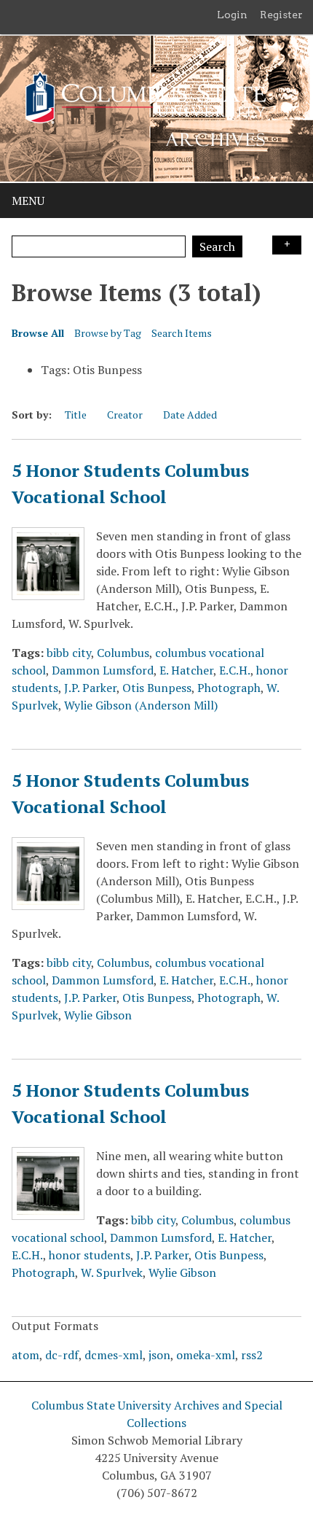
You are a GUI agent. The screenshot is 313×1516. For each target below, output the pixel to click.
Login (232, 14)
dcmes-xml (113, 1355)
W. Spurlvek (112, 1272)
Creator (125, 414)
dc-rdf (62, 1355)
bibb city (69, 653)
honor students (89, 1255)
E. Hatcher (186, 670)
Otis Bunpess (156, 688)
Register (281, 14)
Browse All (38, 333)
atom (25, 1355)
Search (217, 246)
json (159, 1355)
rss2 (252, 1355)
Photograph (229, 688)
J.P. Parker (90, 688)
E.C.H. (234, 670)
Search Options (286, 245)
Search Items (181, 333)
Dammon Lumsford (103, 670)
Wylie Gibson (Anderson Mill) (141, 705)
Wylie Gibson (98, 1015)
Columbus (123, 653)
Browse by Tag (107, 333)
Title (76, 414)
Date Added (190, 414)
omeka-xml (205, 1355)
